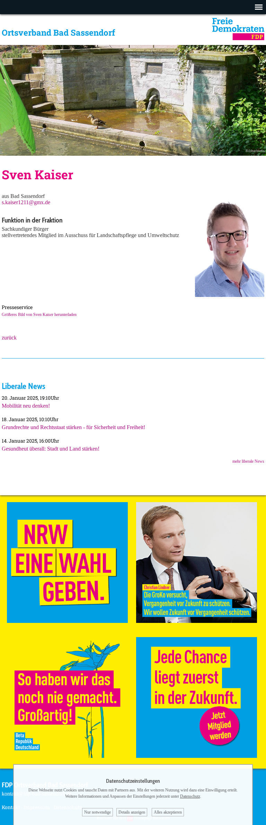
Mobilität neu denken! (26, 406)
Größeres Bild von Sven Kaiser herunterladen (39, 314)
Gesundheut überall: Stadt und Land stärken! (50, 449)
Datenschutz (190, 796)
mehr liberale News (248, 461)
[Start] (238, 38)
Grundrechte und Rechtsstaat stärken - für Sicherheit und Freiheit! (73, 427)
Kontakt (11, 807)
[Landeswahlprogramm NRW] (67, 621)
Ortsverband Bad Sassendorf (58, 32)
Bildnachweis (255, 151)
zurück (9, 338)
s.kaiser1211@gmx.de (26, 202)
